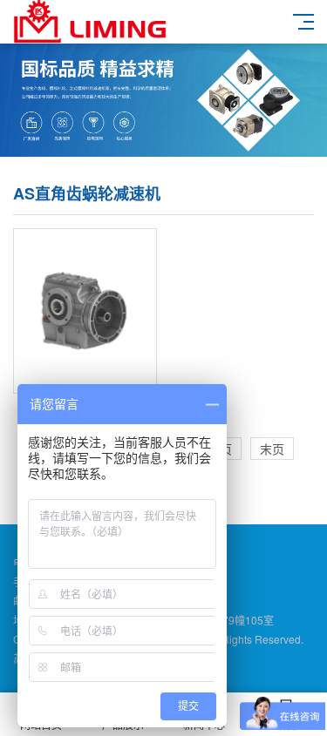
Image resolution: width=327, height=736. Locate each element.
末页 (272, 448)
